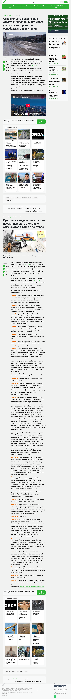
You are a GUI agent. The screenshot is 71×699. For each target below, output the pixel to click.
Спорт (53, 5)
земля (13, 671)
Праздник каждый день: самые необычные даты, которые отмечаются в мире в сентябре (54, 45)
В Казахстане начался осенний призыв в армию (15, 209)
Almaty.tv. (34, 65)
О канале (39, 686)
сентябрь (8, 671)
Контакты (39, 688)
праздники (19, 671)
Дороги (35, 5)
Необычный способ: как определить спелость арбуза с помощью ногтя (54, 58)
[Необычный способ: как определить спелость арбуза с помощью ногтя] (64, 56)
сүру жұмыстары (9, 197)
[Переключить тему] (33, 2)
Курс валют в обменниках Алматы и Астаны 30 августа (54, 70)
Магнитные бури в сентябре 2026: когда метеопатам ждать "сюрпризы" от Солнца (54, 93)
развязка (35, 197)
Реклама (39, 690)
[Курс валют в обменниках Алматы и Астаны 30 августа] (64, 69)
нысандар (18, 197)
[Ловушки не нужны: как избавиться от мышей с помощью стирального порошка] (64, 79)
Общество (40, 5)
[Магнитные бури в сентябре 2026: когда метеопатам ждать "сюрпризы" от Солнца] (64, 92)
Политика (11, 5)
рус (66, 2)
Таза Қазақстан (22, 5)
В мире (9, 217)
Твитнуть (8, 64)
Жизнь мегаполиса (47, 5)
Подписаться (41, 122)
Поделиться (9, 61)
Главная (5, 15)
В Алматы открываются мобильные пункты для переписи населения (34, 680)
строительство (9, 200)
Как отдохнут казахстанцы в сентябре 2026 (31, 586)
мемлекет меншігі (26, 197)
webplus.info (36, 280)
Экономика (15, 5)
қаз (62, 2)
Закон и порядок (30, 5)
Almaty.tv (27, 264)
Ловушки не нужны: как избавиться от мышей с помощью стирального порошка (54, 81)
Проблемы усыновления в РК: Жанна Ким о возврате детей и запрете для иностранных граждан (33, 210)
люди (26, 671)
